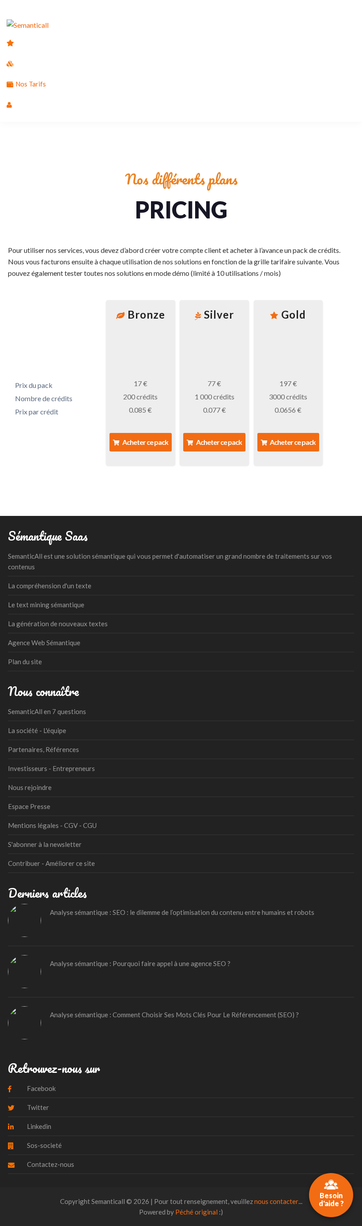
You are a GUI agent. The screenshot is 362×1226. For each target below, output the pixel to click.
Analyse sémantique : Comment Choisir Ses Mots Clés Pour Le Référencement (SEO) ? (174, 1015)
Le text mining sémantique (46, 605)
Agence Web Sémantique (44, 643)
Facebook (41, 1088)
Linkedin (38, 1126)
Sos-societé (44, 1145)
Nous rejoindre (30, 787)
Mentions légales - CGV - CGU (52, 825)
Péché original (196, 1212)
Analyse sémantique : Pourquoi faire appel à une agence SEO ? (140, 963)
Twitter (37, 1107)
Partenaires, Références (43, 749)
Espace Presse (29, 806)
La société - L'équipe (37, 730)
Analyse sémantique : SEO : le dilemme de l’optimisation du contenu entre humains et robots (182, 912)
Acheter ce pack (144, 442)
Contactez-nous (50, 1164)
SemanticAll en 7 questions (47, 711)
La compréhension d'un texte (49, 586)
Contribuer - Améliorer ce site (51, 863)
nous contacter (276, 1201)
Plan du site (25, 662)
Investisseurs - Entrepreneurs (51, 768)
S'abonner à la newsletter (45, 844)
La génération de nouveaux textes (58, 624)
